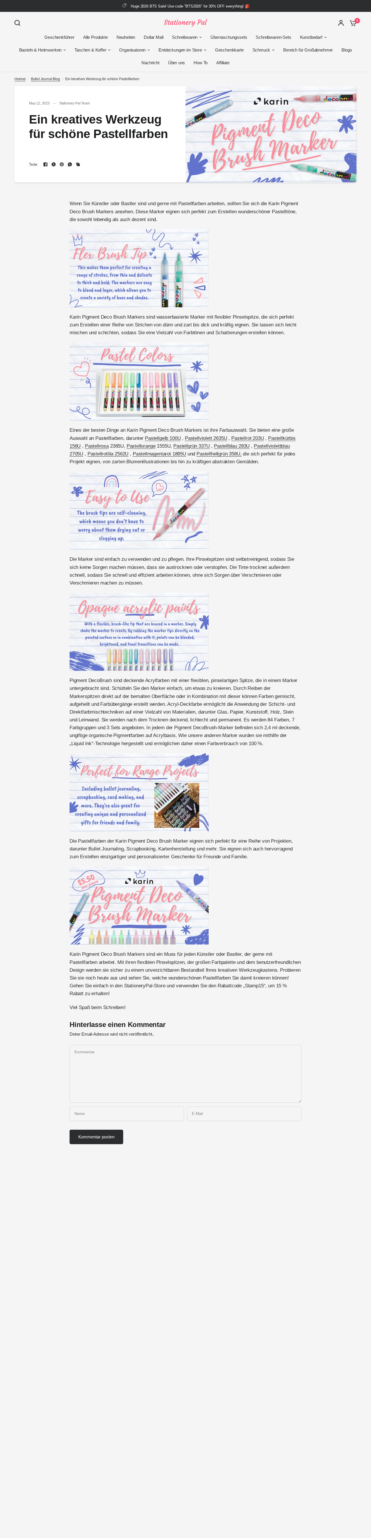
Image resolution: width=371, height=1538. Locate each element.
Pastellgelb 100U (163, 438)
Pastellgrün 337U (191, 446)
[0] (352, 23)
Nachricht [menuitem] (150, 62)
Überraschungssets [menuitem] (228, 37)
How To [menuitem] (201, 62)
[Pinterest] (61, 164)
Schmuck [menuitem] (261, 49)
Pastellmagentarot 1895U (159, 454)
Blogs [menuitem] (346, 49)
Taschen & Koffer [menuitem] (90, 49)
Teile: (34, 164)
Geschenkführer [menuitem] (59, 37)
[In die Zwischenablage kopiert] (77, 164)
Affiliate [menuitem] (222, 62)
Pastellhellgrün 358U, (219, 454)
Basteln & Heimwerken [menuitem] (40, 49)
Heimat (20, 79)
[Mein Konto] (341, 23)
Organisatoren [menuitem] (132, 49)
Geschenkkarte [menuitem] (229, 49)
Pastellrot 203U (247, 438)
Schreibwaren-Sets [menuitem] (273, 37)
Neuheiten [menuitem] (126, 37)
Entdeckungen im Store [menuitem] (180, 49)
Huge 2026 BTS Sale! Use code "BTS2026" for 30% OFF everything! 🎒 (190, 6)
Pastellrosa (97, 446)
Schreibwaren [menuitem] (184, 37)
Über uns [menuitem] (176, 62)
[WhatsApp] (69, 164)
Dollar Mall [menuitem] (153, 37)
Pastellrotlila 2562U (108, 454)
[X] (53, 164)
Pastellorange (141, 446)
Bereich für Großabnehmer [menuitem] (308, 49)
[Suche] (18, 23)
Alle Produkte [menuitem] (95, 37)
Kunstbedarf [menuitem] (311, 37)
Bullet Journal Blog (45, 79)
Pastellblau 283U (232, 446)
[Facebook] (45, 164)
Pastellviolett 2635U (206, 438)
